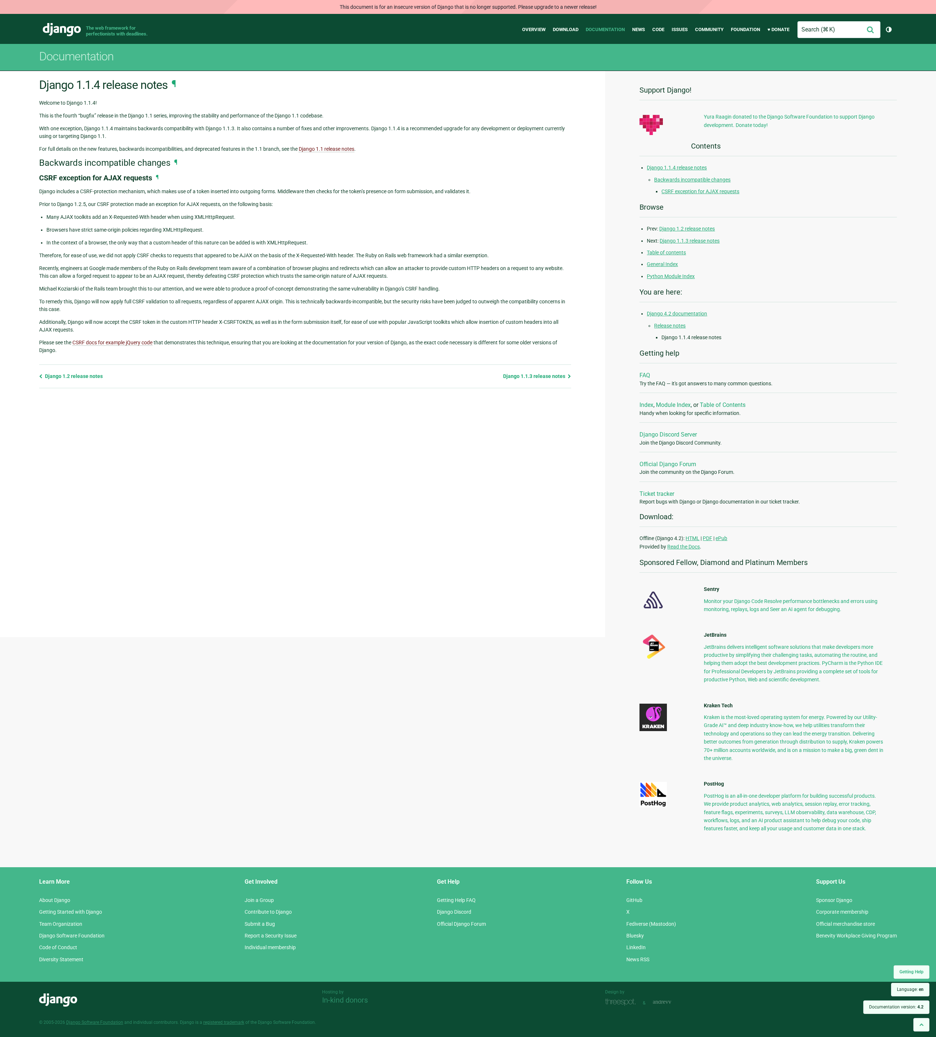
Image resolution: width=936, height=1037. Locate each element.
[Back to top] (921, 1024)
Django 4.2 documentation (677, 314)
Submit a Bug (260, 924)
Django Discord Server (668, 434)
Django (62, 29)
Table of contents (666, 252)
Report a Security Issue (271, 936)
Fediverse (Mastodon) (651, 924)
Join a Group (259, 900)
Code (658, 29)
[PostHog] (653, 805)
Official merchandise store (845, 924)
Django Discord (454, 912)
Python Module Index (671, 276)
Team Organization (60, 924)
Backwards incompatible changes (692, 180)
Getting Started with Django (70, 912)
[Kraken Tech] (653, 729)
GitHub (634, 900)
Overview (534, 29)
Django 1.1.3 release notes (534, 376)
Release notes (670, 326)
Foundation (745, 29)
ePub (721, 538)
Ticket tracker (656, 493)
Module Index (673, 404)
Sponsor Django (834, 900)
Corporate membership (842, 912)
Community (709, 29)
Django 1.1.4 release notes (677, 168)
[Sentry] (653, 611)
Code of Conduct (58, 947)
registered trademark (223, 1022)
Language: (910, 989)
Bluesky (635, 936)
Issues (680, 29)
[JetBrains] (653, 659)
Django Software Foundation (72, 936)
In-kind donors (345, 1000)
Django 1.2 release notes (73, 376)
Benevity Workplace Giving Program (856, 936)
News (638, 29)
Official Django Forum (667, 464)
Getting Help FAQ (456, 900)
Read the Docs (683, 547)
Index (646, 404)
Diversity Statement (61, 959)
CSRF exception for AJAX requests (700, 191)
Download (565, 29)
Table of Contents (723, 404)
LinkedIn (636, 947)
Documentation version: (896, 1007)
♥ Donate (778, 29)
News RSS (637, 959)
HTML (692, 538)
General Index (662, 264)
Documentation (605, 29)
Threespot (622, 1002)
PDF (707, 538)
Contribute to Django (268, 912)
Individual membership (270, 947)
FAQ (644, 375)
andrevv (670, 1002)
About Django (54, 900)
